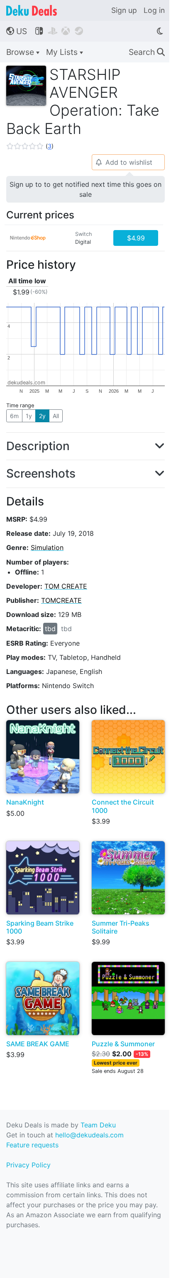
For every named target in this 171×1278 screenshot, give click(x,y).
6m (14, 415)
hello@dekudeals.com (89, 1135)
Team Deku (98, 1125)
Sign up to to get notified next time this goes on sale (85, 189)
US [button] (16, 31)
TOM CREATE (65, 586)
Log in (154, 10)
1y (29, 415)
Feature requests (32, 1145)
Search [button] (147, 52)
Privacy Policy (28, 1165)
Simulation (47, 547)
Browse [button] (21, 52)
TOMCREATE (61, 600)
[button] (30, 146)
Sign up (124, 10)
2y (42, 415)
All (56, 415)
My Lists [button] (63, 52)
